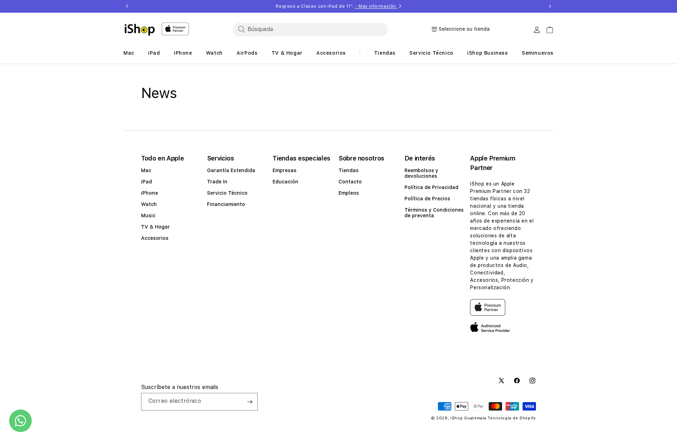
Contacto (350, 181)
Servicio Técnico (227, 193)
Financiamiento (226, 204)
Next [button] (550, 6)
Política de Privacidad (431, 187)
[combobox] (310, 29)
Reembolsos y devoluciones (421, 173)
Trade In (217, 181)
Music (148, 215)
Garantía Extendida (231, 170)
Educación (285, 181)
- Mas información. (376, 6)
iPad (146, 181)
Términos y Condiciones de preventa (434, 212)
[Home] (139, 30)
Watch (149, 204)
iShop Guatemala (468, 418)
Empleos (348, 193)
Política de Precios (427, 198)
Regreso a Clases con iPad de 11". (336, 6)
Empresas (285, 170)
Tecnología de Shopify (512, 418)
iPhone (149, 193)
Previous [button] (126, 6)
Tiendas (348, 170)
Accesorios (155, 238)
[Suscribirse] (249, 402)
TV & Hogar (155, 227)
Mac (146, 170)
